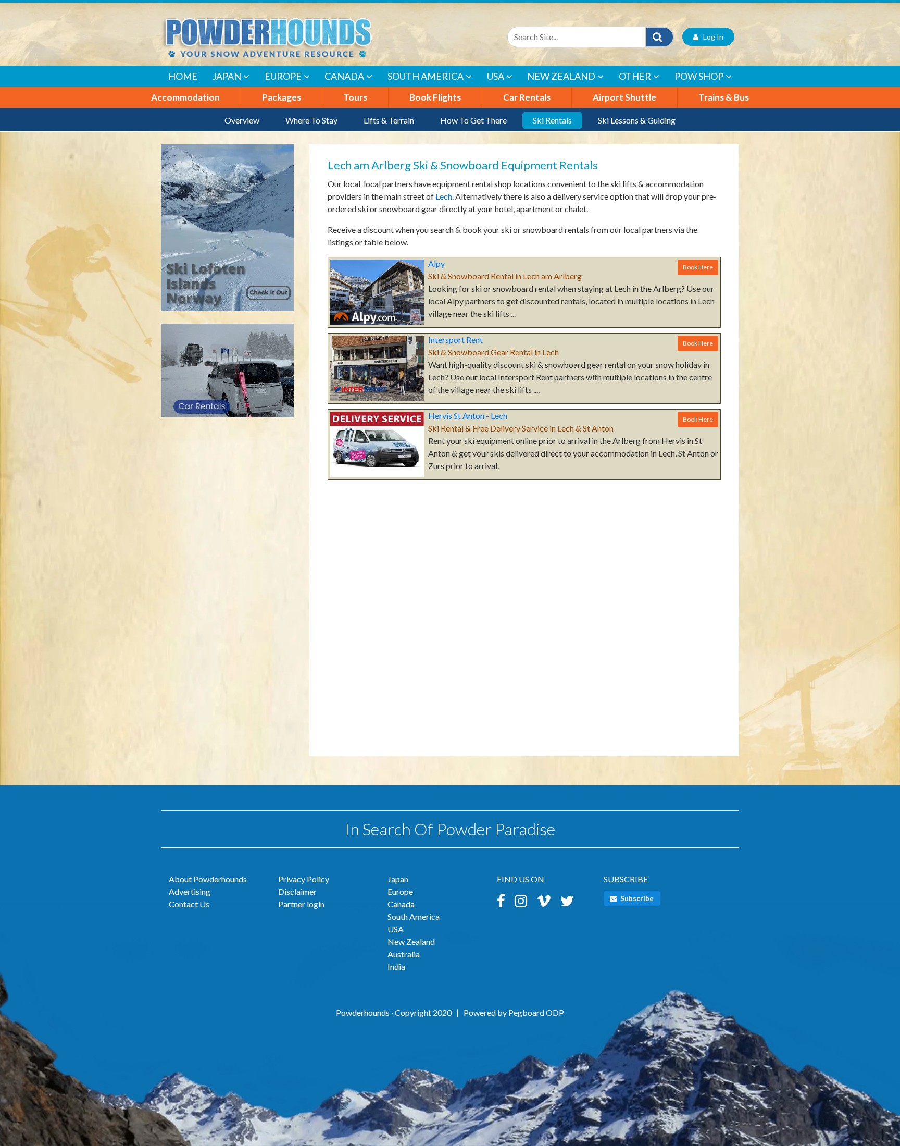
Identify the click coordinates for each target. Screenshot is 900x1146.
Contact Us (189, 904)
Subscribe (636, 898)
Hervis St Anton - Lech (467, 416)
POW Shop (698, 76)
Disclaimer (297, 891)
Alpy (436, 263)
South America (426, 76)
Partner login (301, 904)
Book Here (698, 267)
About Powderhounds (208, 879)
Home (182, 76)
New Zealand (561, 76)
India (396, 966)
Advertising (189, 891)
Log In (710, 36)
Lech (443, 196)
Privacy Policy (303, 879)
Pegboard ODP (536, 1012)
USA (495, 76)
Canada (344, 76)
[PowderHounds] (301, 36)
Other (635, 76)
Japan (227, 76)
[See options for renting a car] (227, 375)
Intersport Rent (455, 339)
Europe (283, 76)
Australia (404, 954)
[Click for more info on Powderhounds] (227, 233)
